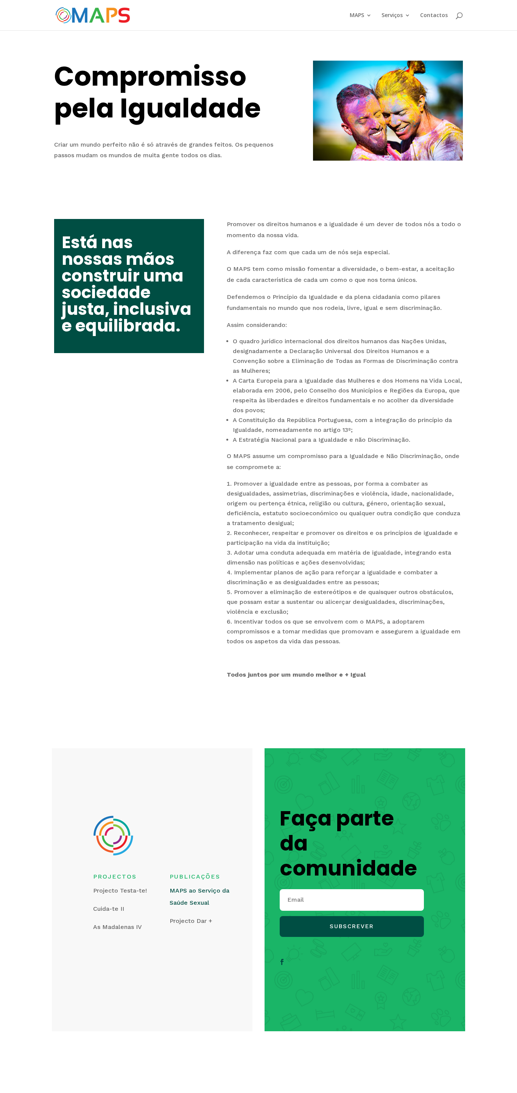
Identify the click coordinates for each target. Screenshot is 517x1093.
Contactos (434, 16)
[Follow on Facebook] (282, 962)
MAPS (357, 16)
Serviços (392, 16)
